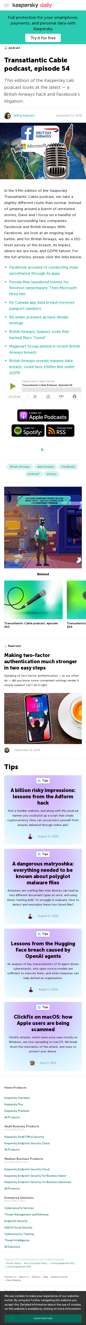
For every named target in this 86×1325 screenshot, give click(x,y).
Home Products (15, 1087)
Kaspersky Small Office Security (24, 1136)
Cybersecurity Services (19, 1208)
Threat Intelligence (16, 1240)
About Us (24, 1277)
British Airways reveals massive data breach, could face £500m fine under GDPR (42, 366)
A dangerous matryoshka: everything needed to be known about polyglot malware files (43, 873)
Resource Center (59, 1277)
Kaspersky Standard (17, 1097)
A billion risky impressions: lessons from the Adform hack (43, 796)
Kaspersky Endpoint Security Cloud (26, 1143)
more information (69, 1308)
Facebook (68, 466)
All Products (12, 1117)
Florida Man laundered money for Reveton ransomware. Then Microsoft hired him (43, 288)
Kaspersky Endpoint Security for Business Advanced (37, 1182)
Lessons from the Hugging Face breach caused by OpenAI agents (43, 950)
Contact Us (10, 1277)
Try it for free (43, 37)
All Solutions (12, 1246)
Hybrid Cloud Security (18, 1227)
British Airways (20, 466)
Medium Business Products (23, 1159)
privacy (52, 474)
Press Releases (13, 1280)
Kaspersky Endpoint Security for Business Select (35, 1175)
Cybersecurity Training (19, 1234)
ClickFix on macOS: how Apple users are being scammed (43, 1023)
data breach (45, 466)
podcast (14, 47)
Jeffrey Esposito (24, 115)
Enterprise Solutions (19, 1198)
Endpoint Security (16, 1221)
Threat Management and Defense (26, 1214)
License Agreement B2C (62, 1263)
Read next (14, 646)
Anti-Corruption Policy (36, 1263)
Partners (36, 1277)
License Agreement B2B (18, 1266)
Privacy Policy (13, 1263)
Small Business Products (21, 1126)
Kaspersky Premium (16, 1110)
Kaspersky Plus (13, 1104)
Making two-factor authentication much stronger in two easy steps (40, 661)
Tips (45, 780)
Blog (45, 1277)
